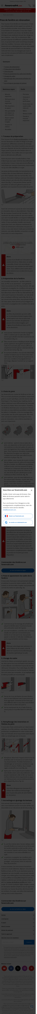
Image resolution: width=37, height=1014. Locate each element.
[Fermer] (31, 490)
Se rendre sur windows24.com (18, 522)
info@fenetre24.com (9, 510)
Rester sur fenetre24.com (16, 516)
